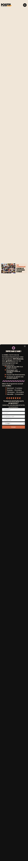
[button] (25, 5)
